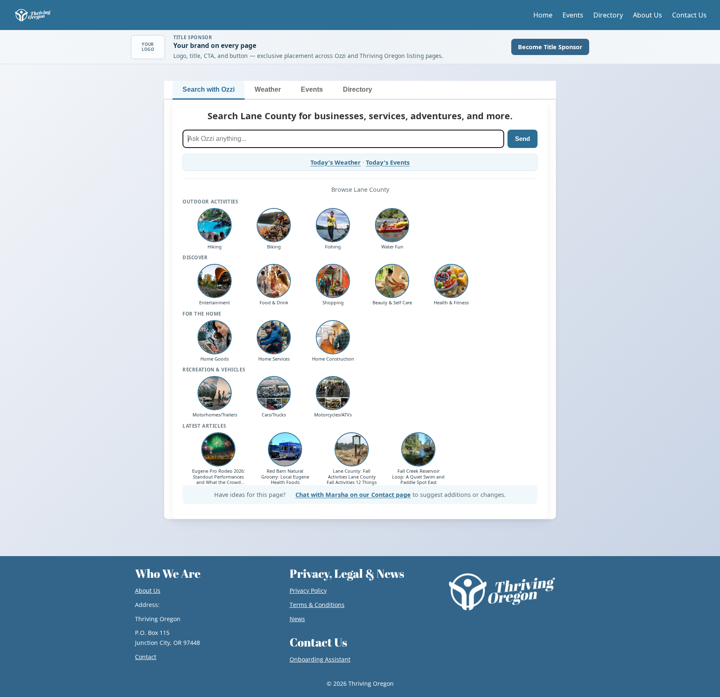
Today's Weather (335, 162)
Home (542, 15)
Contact (145, 657)
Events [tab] (312, 89)
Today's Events (388, 162)
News (297, 619)
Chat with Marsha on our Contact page (353, 495)
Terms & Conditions (317, 605)
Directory (608, 15)
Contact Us (689, 15)
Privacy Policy (308, 590)
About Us (647, 15)
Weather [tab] (268, 89)
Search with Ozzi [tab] (208, 89)
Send (522, 138)
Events (572, 15)
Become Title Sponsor (550, 47)
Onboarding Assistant (320, 659)
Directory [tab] (357, 89)
